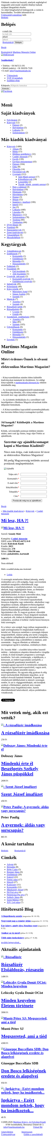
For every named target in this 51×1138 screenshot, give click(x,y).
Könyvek (11, 122)
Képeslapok (12, 286)
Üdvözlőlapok (13, 327)
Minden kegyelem (18, 1003)
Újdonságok (12, 75)
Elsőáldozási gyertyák (22, 281)
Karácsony (11, 884)
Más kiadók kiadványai (13, 511)
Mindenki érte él (19, 768)
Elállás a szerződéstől (33, 1134)
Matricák (11, 299)
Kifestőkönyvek (25, 179)
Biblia (15, 151)
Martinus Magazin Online (24, 52)
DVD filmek (12, 225)
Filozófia (16, 169)
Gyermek (16, 174)
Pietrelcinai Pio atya (16, 895)
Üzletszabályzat (8, 1134)
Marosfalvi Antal (19, 291)
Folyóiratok (12, 120)
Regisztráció (8, 42)
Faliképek (11, 266)
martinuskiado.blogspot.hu (27, 382)
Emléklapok (12, 253)
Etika (14, 166)
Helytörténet (18, 127)
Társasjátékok (13, 235)
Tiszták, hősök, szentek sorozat (32, 184)
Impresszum (27, 1132)
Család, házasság (20, 156)
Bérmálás (16, 261)
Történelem (17, 222)
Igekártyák (11, 284)
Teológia (16, 220)
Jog (14, 207)
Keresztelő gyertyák (21, 279)
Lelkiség (16, 130)
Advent (10, 864)
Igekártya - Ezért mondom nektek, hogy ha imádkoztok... (22, 1105)
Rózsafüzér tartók (15, 307)
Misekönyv (17, 215)
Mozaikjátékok (13, 237)
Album (15, 149)
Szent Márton (13, 900)
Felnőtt (15, 314)
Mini (14, 322)
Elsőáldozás (17, 258)
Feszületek (11, 269)
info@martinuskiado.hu (20, 71)
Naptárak (11, 227)
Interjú (15, 204)
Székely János (13, 897)
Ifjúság (15, 199)
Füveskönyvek (19, 172)
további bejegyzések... (11, 942)
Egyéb (15, 159)
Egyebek (11, 339)
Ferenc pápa (12, 879)
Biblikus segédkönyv (21, 154)
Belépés (4, 17)
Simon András (18, 294)
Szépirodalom (18, 132)
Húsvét (10, 882)
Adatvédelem (7, 1132)
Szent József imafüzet (22, 794)
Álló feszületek (19, 274)
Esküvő (10, 877)
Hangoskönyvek (14, 230)
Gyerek (15, 312)
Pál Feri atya (12, 892)
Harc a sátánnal (19, 187)
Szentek (16, 296)
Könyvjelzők (12, 289)
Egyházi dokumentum (22, 161)
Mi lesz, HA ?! (14, 520)
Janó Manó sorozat (26, 177)
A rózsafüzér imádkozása (25, 732)
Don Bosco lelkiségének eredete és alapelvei (23, 1073)
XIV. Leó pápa (13, 902)
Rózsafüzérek (13, 309)
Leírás (9, 574)
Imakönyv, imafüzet (21, 202)
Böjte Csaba (12, 869)
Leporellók (23, 182)
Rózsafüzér (22, 967)
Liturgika (16, 212)
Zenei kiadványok (15, 232)
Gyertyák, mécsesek (16, 276)
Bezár (3, 47)
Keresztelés (17, 256)
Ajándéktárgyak (14, 251)
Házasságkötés (19, 264)
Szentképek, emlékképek (18, 317)
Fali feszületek (18, 271)
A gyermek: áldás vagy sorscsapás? (23, 827)
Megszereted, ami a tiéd (24, 1036)
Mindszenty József (15, 890)
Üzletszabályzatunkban (11, 15)
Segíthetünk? (7, 60)
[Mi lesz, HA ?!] (12, 528)
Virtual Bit (37, 1127)
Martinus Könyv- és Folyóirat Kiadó (29, 1122)
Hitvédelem (17, 194)
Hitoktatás (17, 192)
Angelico (16, 301)
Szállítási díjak (13, 80)
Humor (15, 197)
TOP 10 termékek (15, 78)
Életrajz (15, 125)
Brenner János (13, 872)
